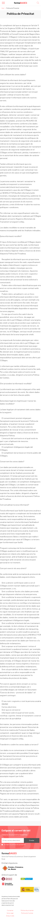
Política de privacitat (27, 910)
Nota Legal (10, 913)
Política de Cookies (27, 913)
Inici (3, 8)
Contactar (10, 910)
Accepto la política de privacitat (15, 844)
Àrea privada (10, 916)
